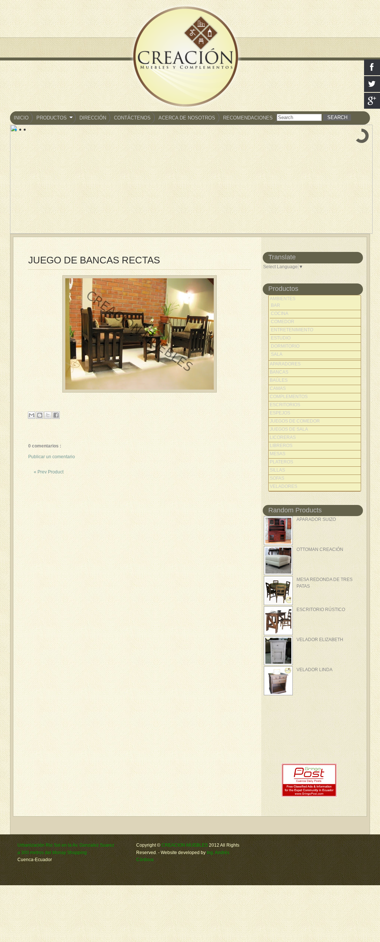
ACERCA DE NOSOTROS (186, 118)
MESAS (277, 453)
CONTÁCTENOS (132, 118)
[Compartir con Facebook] (56, 415)
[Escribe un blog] (39, 415)
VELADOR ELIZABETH (320, 639)
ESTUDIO (281, 338)
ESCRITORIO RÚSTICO (321, 609)
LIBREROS (281, 445)
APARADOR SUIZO (316, 519)
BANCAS (279, 372)
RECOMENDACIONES (248, 118)
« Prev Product (48, 472)
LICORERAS (283, 437)
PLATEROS (281, 462)
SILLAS (277, 470)
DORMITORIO (285, 346)
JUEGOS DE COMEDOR (295, 421)
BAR (275, 305)
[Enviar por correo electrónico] (31, 415)
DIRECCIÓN (92, 118)
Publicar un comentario (51, 456)
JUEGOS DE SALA (289, 429)
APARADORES (285, 364)
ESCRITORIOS (285, 404)
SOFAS (277, 478)
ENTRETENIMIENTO (292, 329)
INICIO (21, 118)
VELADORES (283, 486)
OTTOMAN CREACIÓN (320, 549)
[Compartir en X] (48, 415)
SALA (276, 354)
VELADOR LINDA (314, 669)
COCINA (279, 313)
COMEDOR (282, 321)
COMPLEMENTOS (289, 396)
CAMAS (278, 388)
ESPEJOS (280, 413)
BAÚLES (279, 380)
